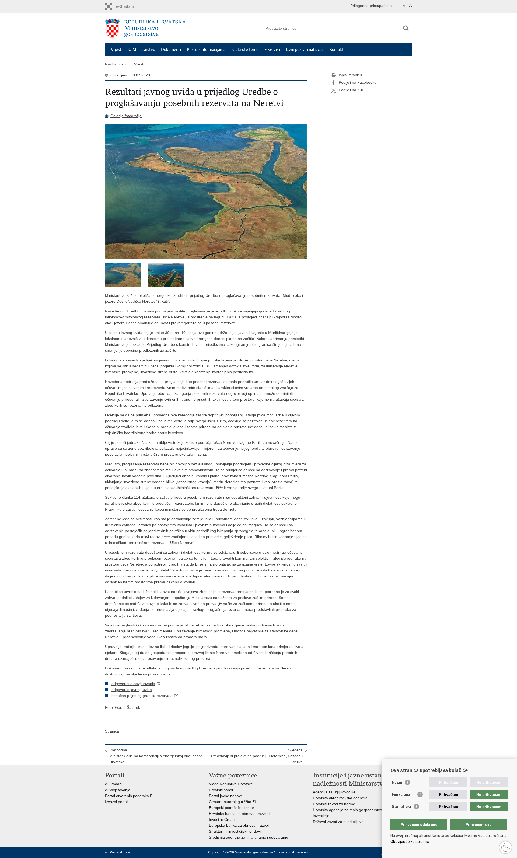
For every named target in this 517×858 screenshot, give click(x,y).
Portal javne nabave (226, 796)
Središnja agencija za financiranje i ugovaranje (248, 837)
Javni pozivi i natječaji (305, 49)
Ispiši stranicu (350, 75)
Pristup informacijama (206, 49)
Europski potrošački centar (231, 807)
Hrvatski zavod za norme (334, 804)
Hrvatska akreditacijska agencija (340, 798)
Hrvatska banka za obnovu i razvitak (240, 813)
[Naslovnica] (181, 28)
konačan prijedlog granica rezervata (142, 695)
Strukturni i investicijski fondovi (235, 831)
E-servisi (272, 49)
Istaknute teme (244, 49)
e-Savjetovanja (117, 790)
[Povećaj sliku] (206, 191)
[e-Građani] (128, 6)
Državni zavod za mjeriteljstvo (338, 821)
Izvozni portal (116, 802)
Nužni (397, 782)
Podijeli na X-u (351, 90)
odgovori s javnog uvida (131, 690)
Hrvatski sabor (221, 790)
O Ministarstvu (141, 49)
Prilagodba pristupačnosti (371, 6)
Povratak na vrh (121, 852)
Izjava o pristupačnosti (291, 852)
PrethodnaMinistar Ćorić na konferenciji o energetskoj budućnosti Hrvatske (155, 756)
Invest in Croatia (223, 819)
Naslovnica (114, 64)
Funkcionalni (403, 794)
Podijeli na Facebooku (357, 82)
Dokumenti (171, 49)
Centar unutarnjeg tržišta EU (233, 802)
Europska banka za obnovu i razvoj (239, 825)
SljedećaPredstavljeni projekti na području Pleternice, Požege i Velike (257, 756)
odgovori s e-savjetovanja (133, 684)
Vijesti (117, 49)
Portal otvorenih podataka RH (130, 796)
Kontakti (337, 49)
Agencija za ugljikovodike (334, 792)
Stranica (112, 731)
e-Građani (113, 784)
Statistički (401, 806)
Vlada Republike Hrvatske (231, 784)
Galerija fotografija (126, 116)
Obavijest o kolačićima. (410, 841)
